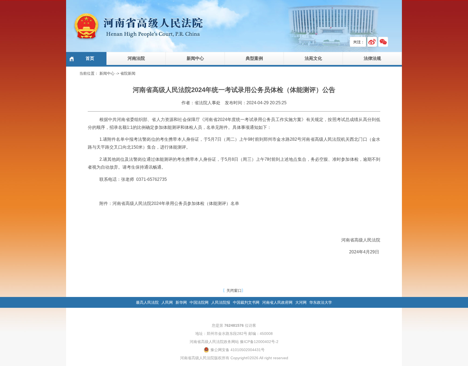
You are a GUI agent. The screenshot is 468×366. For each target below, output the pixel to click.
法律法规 (372, 58)
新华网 (181, 302)
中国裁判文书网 (246, 302)
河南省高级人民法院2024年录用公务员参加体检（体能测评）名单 (175, 203)
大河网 (301, 302)
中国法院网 (199, 302)
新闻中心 (195, 58)
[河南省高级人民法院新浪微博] (372, 42)
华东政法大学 (320, 302)
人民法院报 (220, 302)
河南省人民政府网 (277, 302)
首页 (90, 58)
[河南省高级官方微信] (383, 42)
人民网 (167, 302)
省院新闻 (127, 73)
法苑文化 (313, 58)
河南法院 (136, 58)
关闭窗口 (234, 290)
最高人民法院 (147, 302)
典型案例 (254, 58)
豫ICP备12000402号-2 (259, 341)
